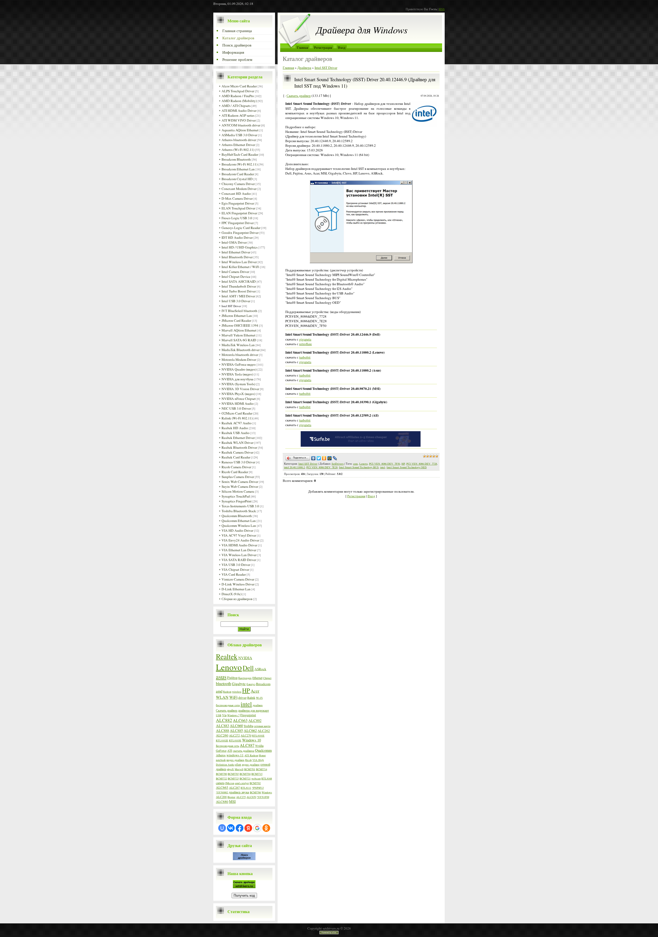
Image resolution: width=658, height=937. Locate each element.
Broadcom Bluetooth (236, 159)
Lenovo (229, 667)
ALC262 (264, 730)
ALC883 (222, 725)
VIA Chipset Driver (235, 569)
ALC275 (241, 797)
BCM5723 (233, 778)
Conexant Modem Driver (239, 188)
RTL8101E (258, 735)
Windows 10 (251, 740)
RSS (442, 9)
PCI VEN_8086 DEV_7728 (421, 463)
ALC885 (236, 730)
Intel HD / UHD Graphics (240, 247)
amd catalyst (242, 783)
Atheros (221, 755)
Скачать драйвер (226, 710)
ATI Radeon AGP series (238, 115)
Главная (302, 47)
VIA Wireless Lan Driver (239, 555)
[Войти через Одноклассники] (266, 828)
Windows (267, 792)
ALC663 (240, 720)
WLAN (222, 697)
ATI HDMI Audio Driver (239, 110)
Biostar (231, 797)
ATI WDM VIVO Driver (239, 120)
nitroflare (305, 344)
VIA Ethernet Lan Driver (239, 550)
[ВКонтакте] (313, 458)
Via (224, 715)
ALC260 (222, 735)
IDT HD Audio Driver (237, 237)
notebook (221, 760)
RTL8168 (266, 778)
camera (220, 783)
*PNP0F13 (258, 787)
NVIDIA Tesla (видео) (237, 374)
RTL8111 (246, 787)
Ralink (251, 697)
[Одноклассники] (324, 458)
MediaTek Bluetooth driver (241, 349)
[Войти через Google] (257, 828)
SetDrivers (338, 463)
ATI (229, 750)
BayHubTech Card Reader (240, 154)
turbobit (304, 357)
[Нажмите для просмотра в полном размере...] (361, 262)
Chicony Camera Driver (238, 183)
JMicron (229, 783)
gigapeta (305, 339)
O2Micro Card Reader (237, 413)
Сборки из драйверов (237, 598)
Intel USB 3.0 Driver (236, 301)
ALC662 (250, 730)
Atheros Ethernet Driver (238, 144)
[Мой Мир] (329, 458)
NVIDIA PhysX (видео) (238, 393)
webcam (256, 778)
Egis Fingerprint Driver (238, 203)
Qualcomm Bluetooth (237, 515)
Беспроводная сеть (227, 746)
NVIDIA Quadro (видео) (239, 369)
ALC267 (234, 787)
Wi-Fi (259, 698)
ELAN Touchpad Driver (238, 208)
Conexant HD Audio (236, 193)
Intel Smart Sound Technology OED (407, 467)
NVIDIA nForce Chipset (239, 398)
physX (230, 769)
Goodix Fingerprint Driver (240, 232)
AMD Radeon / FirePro (238, 96)
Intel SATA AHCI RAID (239, 281)
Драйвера (304, 67)
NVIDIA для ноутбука (237, 379)
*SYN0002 (222, 792)
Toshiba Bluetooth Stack (239, 511)
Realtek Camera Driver (237, 452)
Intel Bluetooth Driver (237, 257)
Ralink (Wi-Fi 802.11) (237, 418)
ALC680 (222, 801)
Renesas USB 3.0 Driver (238, 462)
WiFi (233, 697)
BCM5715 (256, 774)
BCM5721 (245, 778)
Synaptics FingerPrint (237, 501)
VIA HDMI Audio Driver (239, 545)
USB (218, 715)
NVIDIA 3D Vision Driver (240, 389)
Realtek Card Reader (236, 457)
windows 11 (235, 755)
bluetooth (223, 683)
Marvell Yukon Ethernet (238, 335)
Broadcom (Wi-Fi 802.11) (240, 164)
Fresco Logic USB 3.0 (237, 218)
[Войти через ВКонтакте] (231, 828)
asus (221, 677)
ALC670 (251, 797)
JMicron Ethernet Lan (237, 315)
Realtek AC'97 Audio (237, 423)
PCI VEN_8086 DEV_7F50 (384, 463)
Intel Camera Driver (235, 271)
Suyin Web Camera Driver (240, 486)
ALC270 (246, 735)
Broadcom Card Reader (238, 174)
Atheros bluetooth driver (239, 139)
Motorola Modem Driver (239, 359)
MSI (232, 801)
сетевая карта (262, 726)
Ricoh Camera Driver (236, 467)
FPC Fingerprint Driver (238, 223)
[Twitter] (319, 458)
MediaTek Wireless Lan (238, 345)
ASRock (260, 669)
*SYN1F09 (263, 797)
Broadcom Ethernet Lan (238, 169)
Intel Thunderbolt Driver (239, 286)
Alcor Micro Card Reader (239, 86)
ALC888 (222, 730)
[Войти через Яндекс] (248, 828)
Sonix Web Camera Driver (240, 481)
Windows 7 (233, 715)
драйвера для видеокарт (253, 710)
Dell (248, 667)
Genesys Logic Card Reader (241, 227)
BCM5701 (249, 769)
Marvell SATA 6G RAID (239, 340)
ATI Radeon (251, 755)
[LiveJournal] (335, 458)
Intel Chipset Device (236, 276)
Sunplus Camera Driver (238, 476)
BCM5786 (255, 792)
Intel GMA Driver (234, 242)
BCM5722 (221, 778)
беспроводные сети (228, 705)
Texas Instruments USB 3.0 (240, 506)
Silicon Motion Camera (238, 491)
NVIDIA (245, 657)
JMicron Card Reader (236, 320)
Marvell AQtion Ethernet (239, 330)
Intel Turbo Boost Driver (239, 291)
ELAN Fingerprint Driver (239, 213)
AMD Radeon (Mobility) (239, 100)
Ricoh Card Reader (235, 472)
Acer (255, 691)
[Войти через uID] (222, 828)
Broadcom (263, 684)
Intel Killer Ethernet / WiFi (240, 266)
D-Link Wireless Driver (238, 584)
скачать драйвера (243, 750)
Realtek (226, 656)
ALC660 (236, 725)
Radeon (227, 691)
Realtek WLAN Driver (237, 442)
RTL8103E (235, 740)
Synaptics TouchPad (236, 496)
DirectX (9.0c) (232, 594)
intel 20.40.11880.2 (294, 467)
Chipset (267, 678)
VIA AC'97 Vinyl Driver (239, 535)
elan (238, 764)
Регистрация (323, 47)
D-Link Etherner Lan (236, 589)
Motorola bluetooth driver (240, 354)
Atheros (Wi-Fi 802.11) (238, 149)
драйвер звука (239, 792)
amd (219, 691)
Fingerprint (248, 715)
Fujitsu (232, 677)
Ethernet (257, 678)
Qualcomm (263, 750)
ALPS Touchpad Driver (238, 91)
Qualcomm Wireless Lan (239, 525)
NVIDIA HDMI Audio (238, 403)
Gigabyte (239, 683)
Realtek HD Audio (235, 428)
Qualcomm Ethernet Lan (239, 520)
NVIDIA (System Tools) (238, 384)
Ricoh (248, 760)
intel (246, 704)
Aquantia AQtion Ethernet (240, 130)
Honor (262, 755)
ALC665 (222, 787)
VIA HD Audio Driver (237, 530)
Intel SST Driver (231, 306)
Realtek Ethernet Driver (238, 437)
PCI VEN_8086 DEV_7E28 (321, 467)
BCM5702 (255, 783)
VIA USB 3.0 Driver (236, 564)
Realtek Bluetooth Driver (239, 447)
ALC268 (221, 797)
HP (246, 690)
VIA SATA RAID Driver (239, 559)
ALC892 (254, 720)
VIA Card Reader (234, 574)
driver (242, 697)
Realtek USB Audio (236, 432)
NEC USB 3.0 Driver (236, 408)
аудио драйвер (251, 764)
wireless (236, 691)
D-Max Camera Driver (237, 198)
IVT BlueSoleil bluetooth (239, 310)
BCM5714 (261, 769)
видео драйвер (235, 760)
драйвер (258, 705)
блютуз (250, 684)
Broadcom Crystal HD (237, 179)
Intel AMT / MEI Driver (238, 296)
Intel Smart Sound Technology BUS (359, 467)
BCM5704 (245, 774)
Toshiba (248, 726)
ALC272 (234, 735)
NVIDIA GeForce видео (239, 364)
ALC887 (247, 745)
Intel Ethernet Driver (236, 252)
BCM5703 (233, 774)
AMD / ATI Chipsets (236, 105)
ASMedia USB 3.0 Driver (239, 135)
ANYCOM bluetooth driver (241, 125)
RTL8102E (222, 740)
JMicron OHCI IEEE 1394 (240, 325)
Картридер (245, 678)
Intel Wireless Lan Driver (239, 262)
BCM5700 (221, 774)
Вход (341, 47)
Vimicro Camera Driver (238, 579)
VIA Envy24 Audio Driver (240, 540)
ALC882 (224, 720)
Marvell (239, 769)
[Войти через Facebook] (239, 828)
